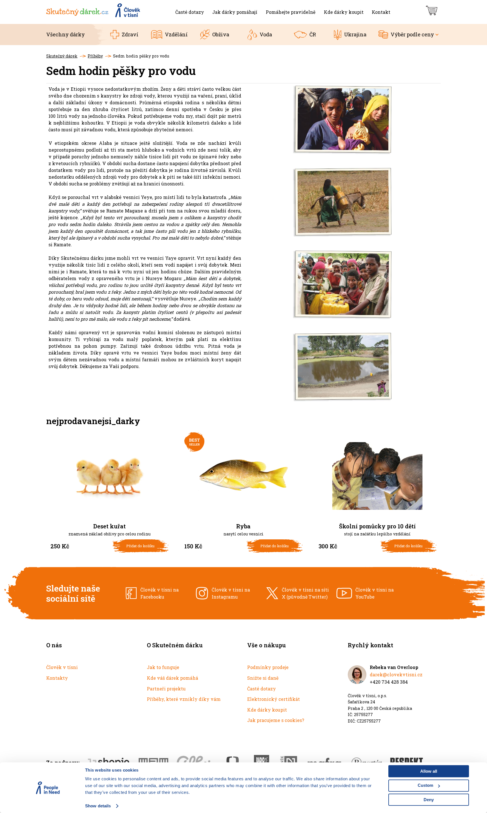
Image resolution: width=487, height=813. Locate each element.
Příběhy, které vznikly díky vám (184, 699)
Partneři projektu (166, 689)
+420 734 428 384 (389, 682)
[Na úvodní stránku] (93, 12)
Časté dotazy (261, 689)
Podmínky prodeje (268, 667)
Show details (98, 805)
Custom (425, 785)
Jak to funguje (163, 667)
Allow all (428, 771)
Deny (429, 799)
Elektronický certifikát (273, 699)
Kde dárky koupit (267, 710)
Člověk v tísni (62, 667)
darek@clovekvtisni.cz (396, 674)
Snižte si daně (262, 678)
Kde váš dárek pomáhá (172, 678)
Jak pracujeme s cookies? (275, 720)
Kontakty (57, 678)
